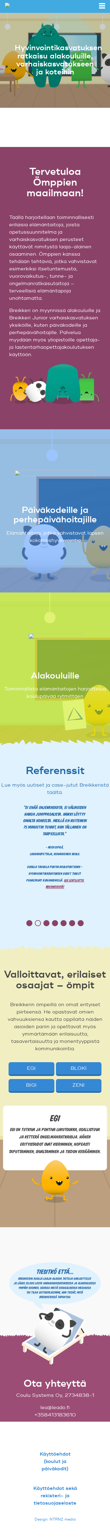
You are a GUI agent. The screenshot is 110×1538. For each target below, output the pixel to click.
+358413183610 (55, 1415)
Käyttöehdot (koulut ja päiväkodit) (55, 1461)
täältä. (55, 792)
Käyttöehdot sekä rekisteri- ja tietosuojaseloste (55, 1495)
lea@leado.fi (55, 1408)
